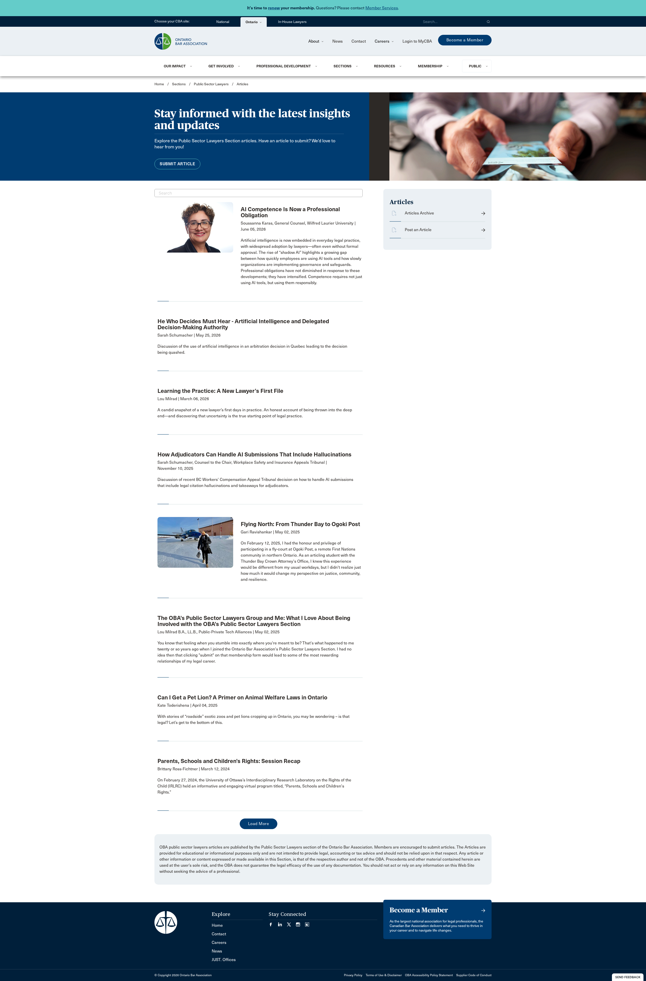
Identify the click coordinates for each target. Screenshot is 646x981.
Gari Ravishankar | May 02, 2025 (270, 532)
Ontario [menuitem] (252, 22)
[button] (488, 21)
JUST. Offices (224, 959)
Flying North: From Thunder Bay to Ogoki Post (300, 524)
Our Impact (175, 66)
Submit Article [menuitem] (177, 163)
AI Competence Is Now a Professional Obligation (290, 212)
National (222, 22)
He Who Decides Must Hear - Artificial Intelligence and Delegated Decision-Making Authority (243, 324)
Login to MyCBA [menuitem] (417, 41)
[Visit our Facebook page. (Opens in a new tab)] (273, 922)
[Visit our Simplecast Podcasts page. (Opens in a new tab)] (307, 922)
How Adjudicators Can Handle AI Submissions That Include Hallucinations (254, 454)
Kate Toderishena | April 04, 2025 (187, 705)
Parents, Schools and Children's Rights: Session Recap (228, 761)
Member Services (381, 8)
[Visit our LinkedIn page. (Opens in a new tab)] (282, 922)
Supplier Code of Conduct (474, 975)
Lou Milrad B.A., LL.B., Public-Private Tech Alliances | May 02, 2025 (218, 632)
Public (475, 66)
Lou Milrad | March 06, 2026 (183, 398)
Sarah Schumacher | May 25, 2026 (189, 335)
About (314, 41)
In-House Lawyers (292, 22)
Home (159, 84)
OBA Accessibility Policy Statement (429, 975)
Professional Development (283, 66)
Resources (384, 66)
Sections (343, 66)
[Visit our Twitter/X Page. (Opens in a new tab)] (291, 922)
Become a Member (464, 40)
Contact (359, 41)
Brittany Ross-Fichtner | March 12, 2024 (193, 769)
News (337, 41)
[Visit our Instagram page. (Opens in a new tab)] (300, 922)
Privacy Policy (353, 975)
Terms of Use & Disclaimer (384, 975)
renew (274, 8)
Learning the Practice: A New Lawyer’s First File (220, 390)
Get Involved (221, 66)
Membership (430, 66)
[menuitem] (180, 66)
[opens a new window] (195, 227)
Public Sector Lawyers (211, 84)
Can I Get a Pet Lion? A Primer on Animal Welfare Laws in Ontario (242, 697)
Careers (382, 41)
